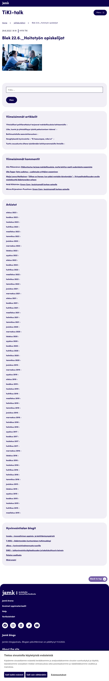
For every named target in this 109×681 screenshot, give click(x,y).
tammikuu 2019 (12, 408)
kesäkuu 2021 (12, 303)
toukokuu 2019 (12, 389)
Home (4, 23)
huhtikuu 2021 (12, 308)
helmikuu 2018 (12, 427)
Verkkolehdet (8, 617)
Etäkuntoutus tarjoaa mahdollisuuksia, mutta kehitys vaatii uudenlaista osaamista (56, 167)
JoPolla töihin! (19, 23)
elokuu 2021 (11, 298)
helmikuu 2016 (12, 475)
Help (4, 612)
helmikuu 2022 (12, 279)
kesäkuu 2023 (12, 217)
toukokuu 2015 (12, 503)
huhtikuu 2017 (12, 446)
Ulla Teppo (10, 172)
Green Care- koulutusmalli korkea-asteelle (38, 185)
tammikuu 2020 (12, 360)
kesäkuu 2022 (12, 265)
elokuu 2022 (11, 260)
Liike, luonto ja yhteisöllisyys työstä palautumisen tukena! (31, 130)
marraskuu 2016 (13, 451)
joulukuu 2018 (12, 413)
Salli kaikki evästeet (14, 675)
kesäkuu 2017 (12, 437)
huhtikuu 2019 (12, 394)
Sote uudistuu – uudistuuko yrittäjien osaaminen (37, 172)
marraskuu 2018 (13, 418)
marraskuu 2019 (13, 370)
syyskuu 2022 (11, 256)
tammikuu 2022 (12, 284)
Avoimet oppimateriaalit (14, 606)
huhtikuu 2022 (12, 270)
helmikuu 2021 (12, 318)
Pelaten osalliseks (14, 555)
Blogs (102, 3)
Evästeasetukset (58, 675)
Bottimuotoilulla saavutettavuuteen (21, 134)
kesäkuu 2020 (12, 346)
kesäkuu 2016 (12, 461)
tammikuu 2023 (12, 237)
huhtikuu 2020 (12, 351)
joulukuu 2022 (12, 241)
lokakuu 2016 (11, 456)
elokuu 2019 (11, 379)
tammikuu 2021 (12, 322)
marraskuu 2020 (13, 332)
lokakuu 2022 (11, 251)
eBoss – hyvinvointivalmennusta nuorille (23, 546)
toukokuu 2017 (12, 441)
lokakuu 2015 (11, 489)
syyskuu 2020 (12, 341)
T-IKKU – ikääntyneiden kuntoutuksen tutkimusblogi (28, 541)
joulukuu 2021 (12, 289)
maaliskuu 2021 (12, 313)
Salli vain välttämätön (36, 675)
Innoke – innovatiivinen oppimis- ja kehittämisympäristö (30, 536)
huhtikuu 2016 (12, 470)
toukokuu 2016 (12, 465)
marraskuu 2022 (13, 246)
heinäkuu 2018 (12, 422)
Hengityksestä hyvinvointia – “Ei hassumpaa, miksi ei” (29, 139)
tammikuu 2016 (12, 480)
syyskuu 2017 (11, 432)
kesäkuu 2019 (12, 384)
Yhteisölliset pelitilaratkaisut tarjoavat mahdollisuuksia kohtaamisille (36, 125)
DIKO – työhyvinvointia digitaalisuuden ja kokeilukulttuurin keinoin (35, 551)
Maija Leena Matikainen (16, 177)
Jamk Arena (7, 601)
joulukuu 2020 (12, 327)
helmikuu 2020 (12, 356)
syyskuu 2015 (11, 494)
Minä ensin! (11, 560)
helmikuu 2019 (12, 403)
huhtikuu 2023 (12, 227)
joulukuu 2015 (12, 484)
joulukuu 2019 (12, 365)
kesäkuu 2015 (12, 499)
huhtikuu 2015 (12, 508)
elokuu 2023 (11, 213)
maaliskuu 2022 (13, 275)
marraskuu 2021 (13, 294)
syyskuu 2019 (11, 375)
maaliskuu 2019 (12, 399)
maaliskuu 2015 (12, 513)
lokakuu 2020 (12, 337)
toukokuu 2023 (12, 222)
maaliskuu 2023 (13, 232)
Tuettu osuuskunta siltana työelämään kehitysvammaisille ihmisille (35, 144)
